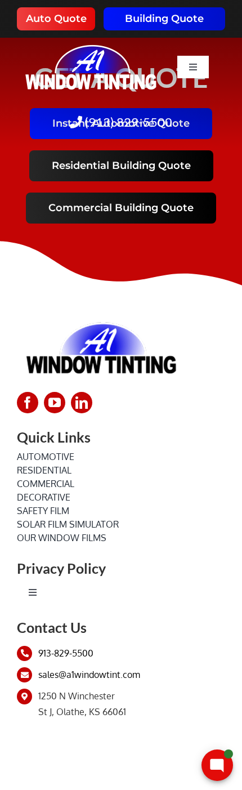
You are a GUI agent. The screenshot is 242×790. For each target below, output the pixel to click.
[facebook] (27, 402)
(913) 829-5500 (127, 122)
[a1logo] (91, 42)
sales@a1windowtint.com (89, 674)
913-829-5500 (65, 653)
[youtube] (54, 402)
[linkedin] (81, 402)
